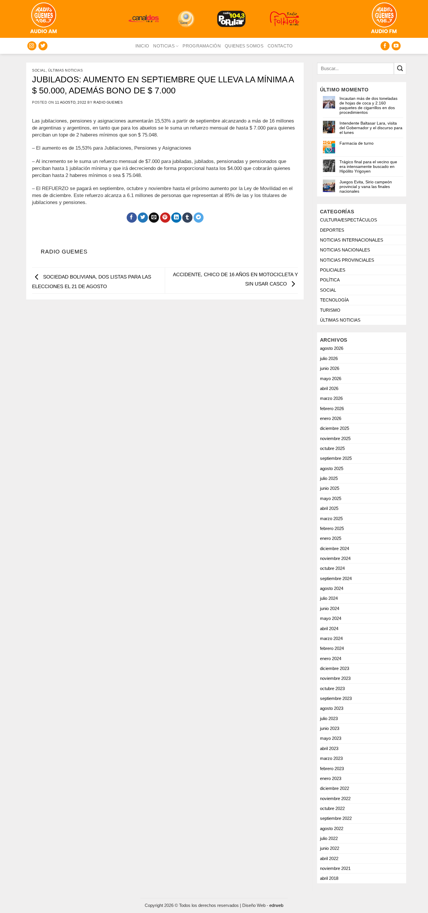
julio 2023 (329, 718)
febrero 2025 (332, 528)
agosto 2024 (331, 588)
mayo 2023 (330, 738)
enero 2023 (330, 778)
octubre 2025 (332, 448)
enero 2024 (330, 658)
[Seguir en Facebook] (385, 46)
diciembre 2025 (334, 428)
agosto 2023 (331, 708)
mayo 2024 (330, 618)
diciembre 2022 (334, 788)
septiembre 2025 (336, 458)
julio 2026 (329, 358)
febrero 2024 (332, 648)
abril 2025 (329, 508)
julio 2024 (329, 598)
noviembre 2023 (335, 678)
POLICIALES (332, 269)
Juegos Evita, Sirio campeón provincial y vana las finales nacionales (365, 187)
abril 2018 (329, 878)
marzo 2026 (331, 398)
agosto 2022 (331, 828)
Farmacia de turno (356, 143)
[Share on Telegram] (199, 217)
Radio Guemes (108, 102)
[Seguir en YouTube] (396, 46)
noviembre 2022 (335, 798)
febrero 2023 (332, 768)
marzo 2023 (331, 758)
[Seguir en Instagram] (32, 46)
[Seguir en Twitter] (43, 46)
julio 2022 (329, 838)
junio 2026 (329, 368)
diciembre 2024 (334, 548)
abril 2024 (329, 628)
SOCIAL (39, 70)
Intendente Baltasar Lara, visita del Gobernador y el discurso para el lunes (370, 128)
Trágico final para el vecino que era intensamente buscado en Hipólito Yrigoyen (368, 166)
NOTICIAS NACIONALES (345, 249)
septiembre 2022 (336, 818)
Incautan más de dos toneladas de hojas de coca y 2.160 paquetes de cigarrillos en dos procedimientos (368, 105)
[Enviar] (400, 69)
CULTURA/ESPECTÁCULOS (348, 219)
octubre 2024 (332, 568)
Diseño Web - (262, 905)
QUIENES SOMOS (244, 45)
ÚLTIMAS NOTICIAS (65, 70)
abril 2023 (329, 748)
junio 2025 (329, 488)
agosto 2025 (331, 468)
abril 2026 (329, 388)
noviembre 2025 (335, 438)
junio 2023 (329, 728)
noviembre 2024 (335, 558)
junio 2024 (329, 608)
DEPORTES (332, 230)
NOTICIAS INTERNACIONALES (351, 239)
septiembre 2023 (336, 698)
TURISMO (330, 310)
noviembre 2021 (335, 868)
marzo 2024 (331, 638)
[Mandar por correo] (154, 217)
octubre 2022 (332, 808)
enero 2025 (330, 538)
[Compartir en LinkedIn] (176, 217)
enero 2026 (330, 418)
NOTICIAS (163, 45)
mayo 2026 (330, 378)
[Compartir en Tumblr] (187, 217)
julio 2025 (329, 478)
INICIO (142, 45)
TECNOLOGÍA (334, 299)
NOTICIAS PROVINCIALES (347, 260)
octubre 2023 (332, 688)
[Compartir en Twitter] (143, 217)
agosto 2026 (331, 348)
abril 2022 (329, 858)
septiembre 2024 (336, 578)
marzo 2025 (331, 518)
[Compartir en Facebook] (132, 217)
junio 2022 (329, 848)
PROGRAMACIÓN (202, 45)
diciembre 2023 (334, 668)
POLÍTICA (330, 279)
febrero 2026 (332, 408)
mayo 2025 (330, 498)
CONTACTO (280, 45)
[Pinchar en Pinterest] (165, 217)
